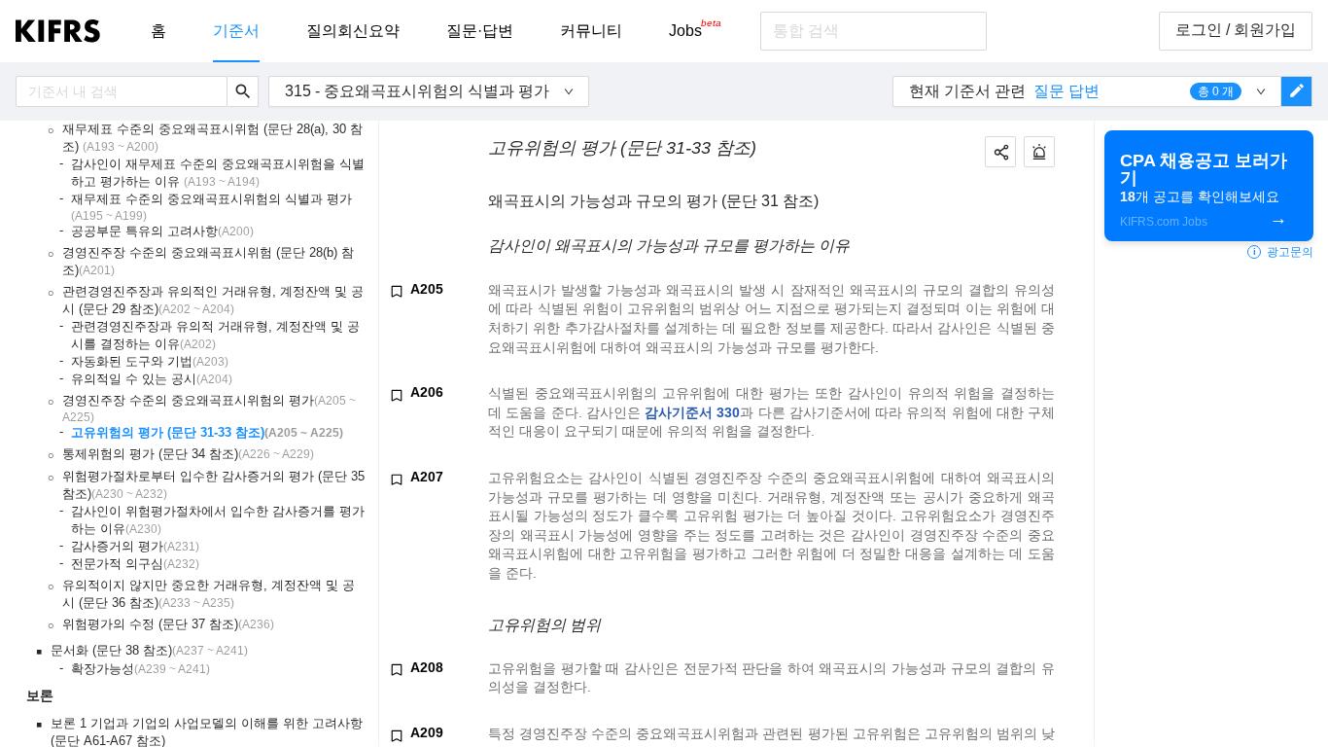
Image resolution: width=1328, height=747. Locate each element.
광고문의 (1283, 252)
